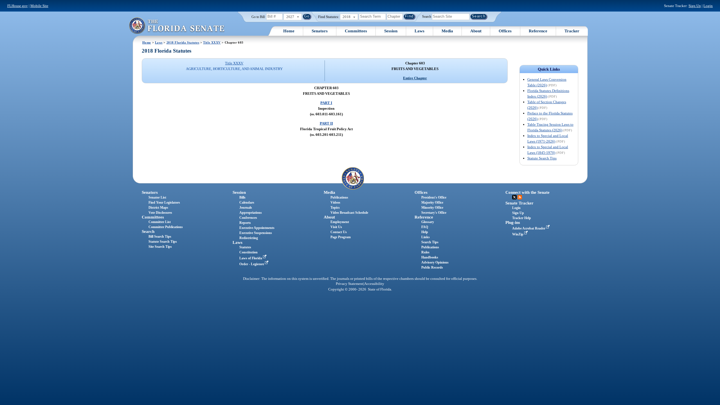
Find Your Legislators (164, 202)
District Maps (158, 208)
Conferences (248, 218)
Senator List (157, 197)
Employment (339, 222)
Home (288, 31)
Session (390, 31)
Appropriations (250, 213)
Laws (419, 31)
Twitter (514, 197)
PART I (326, 103)
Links (425, 237)
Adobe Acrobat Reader (529, 228)
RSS (520, 197)
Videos (335, 202)
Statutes (245, 247)
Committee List (159, 222)
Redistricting (248, 238)
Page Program (340, 237)
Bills (242, 197)
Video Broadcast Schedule (349, 213)
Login (708, 6)
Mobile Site (39, 6)
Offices (505, 31)
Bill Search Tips (159, 236)
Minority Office (432, 208)
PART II (326, 123)
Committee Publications (165, 227)
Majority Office (432, 202)
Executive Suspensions (255, 233)
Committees (356, 31)
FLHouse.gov (17, 6)
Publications (339, 197)
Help (424, 232)
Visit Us (336, 227)
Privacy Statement (349, 284)
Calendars (246, 202)
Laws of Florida (251, 258)
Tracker (571, 31)
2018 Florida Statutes (182, 42)
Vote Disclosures (160, 213)
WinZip (518, 234)
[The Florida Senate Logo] (176, 25)
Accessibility (374, 284)
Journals (245, 208)
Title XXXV (212, 42)
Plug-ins (512, 222)
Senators (320, 31)
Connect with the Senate (527, 192)
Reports (245, 223)
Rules (425, 252)
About (476, 31)
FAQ (424, 227)
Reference (538, 31)
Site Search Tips (160, 247)
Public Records (432, 267)
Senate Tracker (519, 203)
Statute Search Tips (542, 158)
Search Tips (429, 242)
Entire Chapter (415, 78)
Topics (335, 208)
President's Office (433, 197)
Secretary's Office (433, 213)
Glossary (427, 222)
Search (426, 16)
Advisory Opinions (435, 262)
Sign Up (694, 6)
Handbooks (429, 257)
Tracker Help (521, 218)
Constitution (248, 252)
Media (447, 31)
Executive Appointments (256, 228)
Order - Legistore (252, 264)
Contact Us (338, 232)
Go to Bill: (258, 17)
